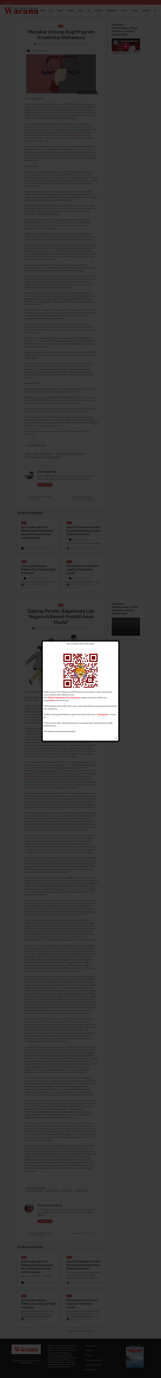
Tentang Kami (103, 714)
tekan (52, 700)
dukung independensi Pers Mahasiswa (64, 697)
